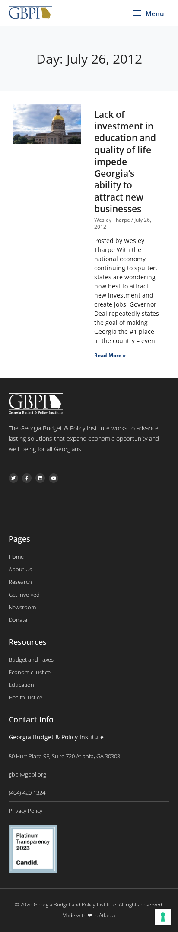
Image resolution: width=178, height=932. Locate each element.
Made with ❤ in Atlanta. (89, 915)
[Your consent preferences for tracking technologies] (163, 917)
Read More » (110, 355)
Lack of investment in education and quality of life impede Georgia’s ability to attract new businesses (125, 161)
